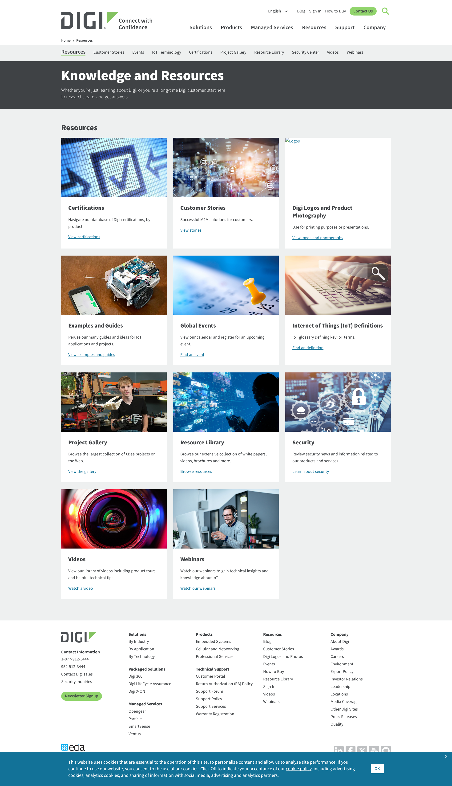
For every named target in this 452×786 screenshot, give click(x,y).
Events (138, 52)
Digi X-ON (137, 691)
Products (231, 27)
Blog (301, 11)
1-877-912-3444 (75, 659)
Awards (337, 649)
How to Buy (335, 11)
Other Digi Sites (344, 709)
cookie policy (298, 769)
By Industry (139, 641)
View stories (191, 230)
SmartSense (139, 726)
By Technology (142, 657)
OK (377, 769)
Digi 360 (135, 676)
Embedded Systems (213, 641)
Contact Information (80, 652)
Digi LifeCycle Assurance (150, 684)
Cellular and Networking (217, 649)
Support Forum (209, 691)
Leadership (340, 687)
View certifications (84, 237)
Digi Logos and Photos (283, 657)
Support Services (211, 706)
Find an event (192, 355)
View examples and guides (91, 355)
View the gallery (82, 471)
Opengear (137, 711)
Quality (337, 724)
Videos (333, 52)
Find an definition (307, 348)
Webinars (355, 52)
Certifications (200, 52)
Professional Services (215, 657)
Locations (339, 694)
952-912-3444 (73, 667)
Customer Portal (210, 676)
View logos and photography (317, 238)
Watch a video (80, 588)
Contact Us (363, 11)
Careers (337, 657)
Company (374, 27)
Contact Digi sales (77, 674)
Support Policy (209, 699)
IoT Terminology (166, 52)
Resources (314, 27)
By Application (141, 649)
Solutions (201, 27)
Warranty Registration (215, 714)
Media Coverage (345, 702)
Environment (342, 664)
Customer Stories (108, 52)
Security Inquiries (76, 682)
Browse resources (196, 471)
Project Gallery (233, 52)
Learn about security (310, 471)
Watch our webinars (198, 588)
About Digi (340, 641)
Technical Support (212, 669)
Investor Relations (347, 679)
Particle (135, 719)
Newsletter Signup (81, 696)
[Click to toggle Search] (385, 11)
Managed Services (272, 27)
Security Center (305, 52)
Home (66, 40)
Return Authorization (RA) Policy (224, 684)
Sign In (315, 11)
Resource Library (269, 52)
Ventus (135, 734)
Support (345, 27)
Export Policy (342, 672)
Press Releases (344, 717)
